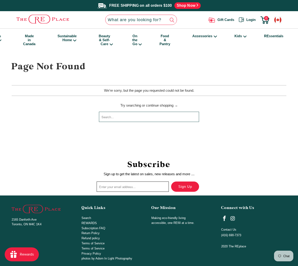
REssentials (273, 36)
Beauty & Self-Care (104, 40)
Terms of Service (93, 243)
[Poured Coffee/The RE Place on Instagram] (233, 219)
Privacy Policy (91, 253)
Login (251, 20)
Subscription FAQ (93, 228)
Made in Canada (29, 40)
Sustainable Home (67, 38)
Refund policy (90, 238)
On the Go (134, 40)
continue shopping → (162, 105)
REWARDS (89, 223)
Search (86, 218)
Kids (238, 36)
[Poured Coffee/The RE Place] (45, 19)
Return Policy (90, 233)
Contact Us (228, 229)
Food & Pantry (164, 40)
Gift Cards (225, 20)
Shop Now (186, 5)
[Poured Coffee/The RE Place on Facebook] (224, 219)
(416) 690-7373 (231, 235)
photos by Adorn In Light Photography (106, 258)
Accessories (202, 36)
